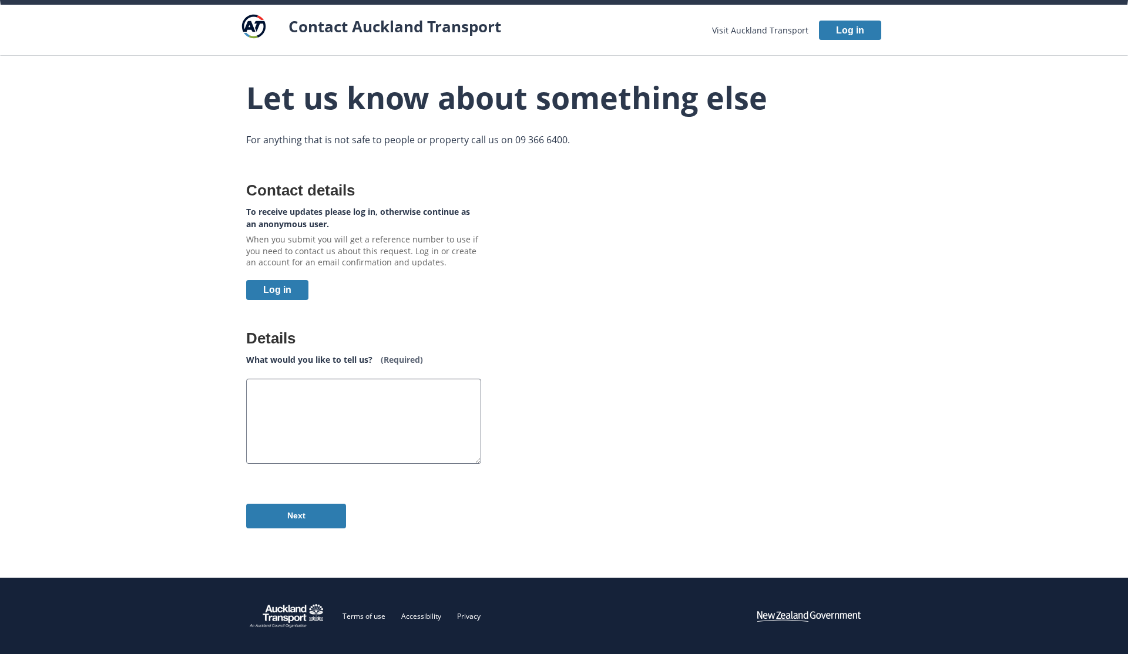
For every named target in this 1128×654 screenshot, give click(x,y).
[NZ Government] (809, 616)
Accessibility (421, 616)
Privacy (469, 616)
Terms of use (364, 616)
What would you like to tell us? (334, 359)
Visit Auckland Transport (760, 30)
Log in (850, 30)
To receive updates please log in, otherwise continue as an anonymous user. (358, 218)
